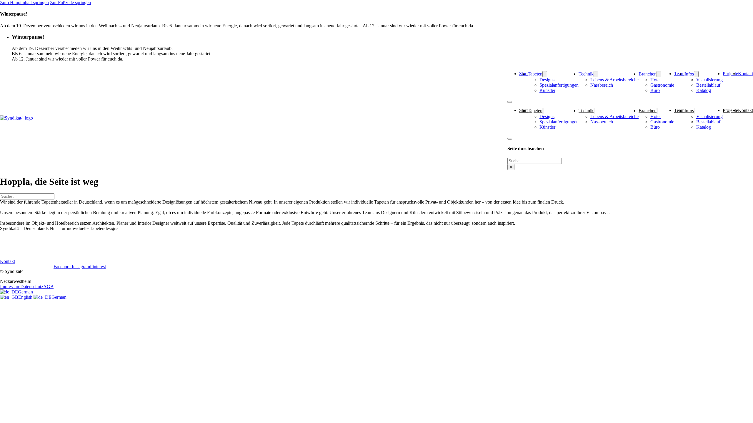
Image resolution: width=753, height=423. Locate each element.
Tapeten (535, 73)
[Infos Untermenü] (696, 74)
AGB (48, 286)
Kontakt (745, 73)
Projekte (730, 73)
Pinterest (98, 266)
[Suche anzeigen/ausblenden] (509, 139)
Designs (546, 79)
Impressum (10, 286)
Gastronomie (662, 85)
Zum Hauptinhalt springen (24, 2)
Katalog (703, 90)
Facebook (63, 266)
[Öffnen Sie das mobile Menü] (509, 102)
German (25, 291)
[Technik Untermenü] (596, 74)
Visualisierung (709, 79)
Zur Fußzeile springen (70, 2)
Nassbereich (601, 85)
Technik (586, 73)
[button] (382, 37)
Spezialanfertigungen (559, 85)
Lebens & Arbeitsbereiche (614, 79)
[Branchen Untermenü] (659, 74)
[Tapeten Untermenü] (544, 74)
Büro (655, 90)
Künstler (547, 90)
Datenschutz (31, 286)
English (26, 297)
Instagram (81, 266)
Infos (689, 73)
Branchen (648, 73)
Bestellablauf (708, 85)
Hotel (655, 79)
